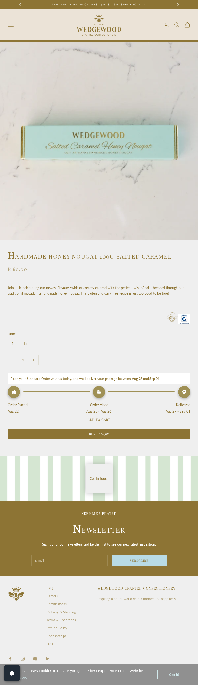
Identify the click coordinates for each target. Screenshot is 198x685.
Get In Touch (99, 478)
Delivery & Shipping (61, 612)
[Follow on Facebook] (10, 658)
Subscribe (139, 560)
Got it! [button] (174, 675)
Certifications (57, 604)
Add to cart (99, 419)
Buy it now (99, 434)
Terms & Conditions (61, 620)
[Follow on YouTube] (35, 658)
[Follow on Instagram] (22, 658)
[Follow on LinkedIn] (47, 658)
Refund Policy (57, 628)
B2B (50, 644)
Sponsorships (56, 636)
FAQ (50, 588)
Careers (52, 596)
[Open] (12, 673)
